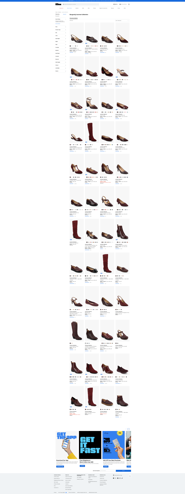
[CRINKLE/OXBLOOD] (71, 112)
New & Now (69, 8)
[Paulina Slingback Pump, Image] (122, 33)
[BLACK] (108, 79)
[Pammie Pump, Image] (122, 197)
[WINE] (102, 79)
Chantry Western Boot (74, 346)
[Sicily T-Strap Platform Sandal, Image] (122, 330)
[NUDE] (90, 309)
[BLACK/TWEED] (80, 144)
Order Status (56, 476)
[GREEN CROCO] (112, 209)
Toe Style (57, 47)
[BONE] (127, 144)
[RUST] (127, 242)
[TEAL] (112, 144)
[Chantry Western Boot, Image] (77, 330)
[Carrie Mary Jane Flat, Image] (92, 164)
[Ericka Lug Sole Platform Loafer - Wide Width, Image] (107, 330)
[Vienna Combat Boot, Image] (77, 364)
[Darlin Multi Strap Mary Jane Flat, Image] (77, 99)
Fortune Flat (102, 147)
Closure (57, 65)
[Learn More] (90, 445)
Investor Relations (103, 480)
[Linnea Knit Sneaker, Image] (122, 364)
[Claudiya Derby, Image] (92, 197)
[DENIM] (110, 242)
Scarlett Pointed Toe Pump (105, 212)
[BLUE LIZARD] (103, 112)
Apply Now (114, 0)
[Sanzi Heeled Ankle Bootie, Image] (107, 364)
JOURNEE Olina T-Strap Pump (75, 180)
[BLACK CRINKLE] (125, 242)
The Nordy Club (68, 478)
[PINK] (105, 79)
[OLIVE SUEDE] (90, 409)
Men (83, 8)
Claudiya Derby (88, 212)
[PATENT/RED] (78, 112)
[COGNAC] (93, 242)
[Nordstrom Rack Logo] (58, 4)
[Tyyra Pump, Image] (92, 99)
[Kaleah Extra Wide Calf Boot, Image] (92, 397)
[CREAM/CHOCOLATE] (93, 112)
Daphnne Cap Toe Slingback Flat (76, 147)
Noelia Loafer (102, 245)
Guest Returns (57, 478)
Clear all (64, 14)
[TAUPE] (90, 209)
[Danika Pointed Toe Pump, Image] (107, 297)
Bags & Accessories (103, 8)
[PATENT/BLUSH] (92, 209)
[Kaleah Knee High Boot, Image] (77, 229)
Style (56, 44)
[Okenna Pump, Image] (107, 67)
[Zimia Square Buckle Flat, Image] (122, 99)
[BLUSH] (127, 79)
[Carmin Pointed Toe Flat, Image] (122, 132)
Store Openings (68, 489)
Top (130, 476)
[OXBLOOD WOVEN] (117, 177)
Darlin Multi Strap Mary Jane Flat (76, 115)
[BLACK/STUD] (90, 177)
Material (57, 50)
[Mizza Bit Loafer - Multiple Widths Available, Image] (92, 33)
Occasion (57, 56)
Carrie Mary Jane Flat (89, 180)
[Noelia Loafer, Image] (107, 229)
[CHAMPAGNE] (90, 79)
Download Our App (60, 466)
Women (77, 8)
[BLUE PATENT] (127, 209)
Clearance (61, 8)
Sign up (123, 470)
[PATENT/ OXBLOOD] (117, 144)
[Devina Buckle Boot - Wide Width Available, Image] (122, 397)
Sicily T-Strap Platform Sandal (121, 346)
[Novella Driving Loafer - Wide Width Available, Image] (122, 263)
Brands (59, 12)
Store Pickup (58, 19)
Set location (58, 23)
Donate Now (129, 466)
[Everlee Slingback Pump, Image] (77, 33)
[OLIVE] (108, 144)
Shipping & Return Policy (58, 480)
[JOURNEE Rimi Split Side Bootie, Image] (92, 364)
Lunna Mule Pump (118, 82)
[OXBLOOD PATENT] (102, 209)
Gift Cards (56, 482)
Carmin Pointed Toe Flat (120, 147)
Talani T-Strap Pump (104, 180)
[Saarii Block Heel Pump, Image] (77, 67)
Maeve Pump (72, 412)
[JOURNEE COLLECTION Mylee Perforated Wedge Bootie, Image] (92, 330)
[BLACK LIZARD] (107, 343)
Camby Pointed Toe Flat (74, 212)
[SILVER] (93, 79)
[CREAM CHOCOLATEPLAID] (95, 79)
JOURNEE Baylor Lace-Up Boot (121, 245)
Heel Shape (58, 53)
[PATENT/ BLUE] (81, 79)
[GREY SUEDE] (77, 177)
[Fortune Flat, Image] (107, 132)
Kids (88, 8)
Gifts (125, 8)
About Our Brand (68, 476)
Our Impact (79, 477)
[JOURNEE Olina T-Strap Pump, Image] (77, 164)
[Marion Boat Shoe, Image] (107, 397)
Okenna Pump (102, 82)
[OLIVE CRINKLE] (76, 112)
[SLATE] (78, 79)
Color (57, 35)
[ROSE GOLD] (125, 79)
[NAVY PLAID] (88, 79)
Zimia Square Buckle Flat (120, 115)
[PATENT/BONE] (97, 209)
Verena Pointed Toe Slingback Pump (122, 312)
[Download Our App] (67, 445)
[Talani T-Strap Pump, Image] (107, 164)
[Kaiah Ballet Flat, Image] (92, 263)
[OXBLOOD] (102, 112)
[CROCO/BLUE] (125, 177)
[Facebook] (113, 478)
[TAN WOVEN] (105, 144)
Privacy (55, 492)
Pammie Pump (118, 212)
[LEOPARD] (93, 177)
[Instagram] (120, 478)
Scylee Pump (117, 180)
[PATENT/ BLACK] (125, 144)
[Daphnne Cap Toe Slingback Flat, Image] (77, 132)
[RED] (76, 79)
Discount (57, 59)
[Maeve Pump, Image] (77, 397)
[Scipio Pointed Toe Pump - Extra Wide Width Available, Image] (77, 297)
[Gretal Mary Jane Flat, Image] (107, 33)
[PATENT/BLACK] (120, 112)
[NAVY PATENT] (122, 112)
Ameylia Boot (87, 147)
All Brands (67, 482)
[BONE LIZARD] (107, 112)
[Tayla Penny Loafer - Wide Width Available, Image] (77, 263)
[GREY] (92, 144)
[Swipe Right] (129, 429)
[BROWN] (120, 79)
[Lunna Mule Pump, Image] (122, 67)
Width (57, 41)
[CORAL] (73, 79)
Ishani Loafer (102, 115)
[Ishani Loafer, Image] (107, 99)
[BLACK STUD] (110, 112)
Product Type (58, 29)
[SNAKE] (122, 177)
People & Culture (80, 479)
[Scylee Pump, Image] (122, 164)
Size (56, 32)
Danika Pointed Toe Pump (105, 312)
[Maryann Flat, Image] (92, 297)
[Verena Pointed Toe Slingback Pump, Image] (122, 297)
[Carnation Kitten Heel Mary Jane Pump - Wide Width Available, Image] (92, 229)
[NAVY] (103, 79)
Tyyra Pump (87, 115)
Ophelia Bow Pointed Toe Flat (90, 82)
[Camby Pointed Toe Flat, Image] (77, 197)
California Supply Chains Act (82, 492)
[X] (115, 478)
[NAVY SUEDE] (73, 177)
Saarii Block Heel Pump (74, 82)
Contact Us (56, 487)
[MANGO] (110, 144)
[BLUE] (93, 309)
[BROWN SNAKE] (103, 242)
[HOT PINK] (88, 112)
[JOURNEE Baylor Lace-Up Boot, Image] (122, 229)
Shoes (94, 8)
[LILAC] (75, 209)
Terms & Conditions (72, 492)
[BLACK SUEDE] (107, 144)
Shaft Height (58, 62)
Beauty (112, 8)
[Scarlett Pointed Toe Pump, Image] (107, 197)
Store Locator (68, 480)
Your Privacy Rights (61, 492)
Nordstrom (102, 476)
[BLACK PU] (87, 144)
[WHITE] (112, 79)
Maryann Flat (87, 312)
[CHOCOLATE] (120, 144)
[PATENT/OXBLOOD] (71, 79)
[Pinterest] (117, 478)
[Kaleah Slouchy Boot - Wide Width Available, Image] (107, 263)
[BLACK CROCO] (103, 209)
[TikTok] (122, 478)
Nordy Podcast (68, 487)
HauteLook (102, 478)
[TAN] (124, 79)
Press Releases (103, 482)
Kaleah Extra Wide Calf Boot (90, 412)
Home (119, 8)
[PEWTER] (107, 79)
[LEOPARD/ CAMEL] (108, 112)
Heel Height (58, 38)
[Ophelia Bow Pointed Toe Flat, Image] (92, 67)
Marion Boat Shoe (103, 412)
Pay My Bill (90, 479)
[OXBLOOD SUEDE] (70, 177)
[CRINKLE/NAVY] (73, 112)
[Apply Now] (113, 445)
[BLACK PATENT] (122, 209)
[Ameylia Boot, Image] (92, 132)
